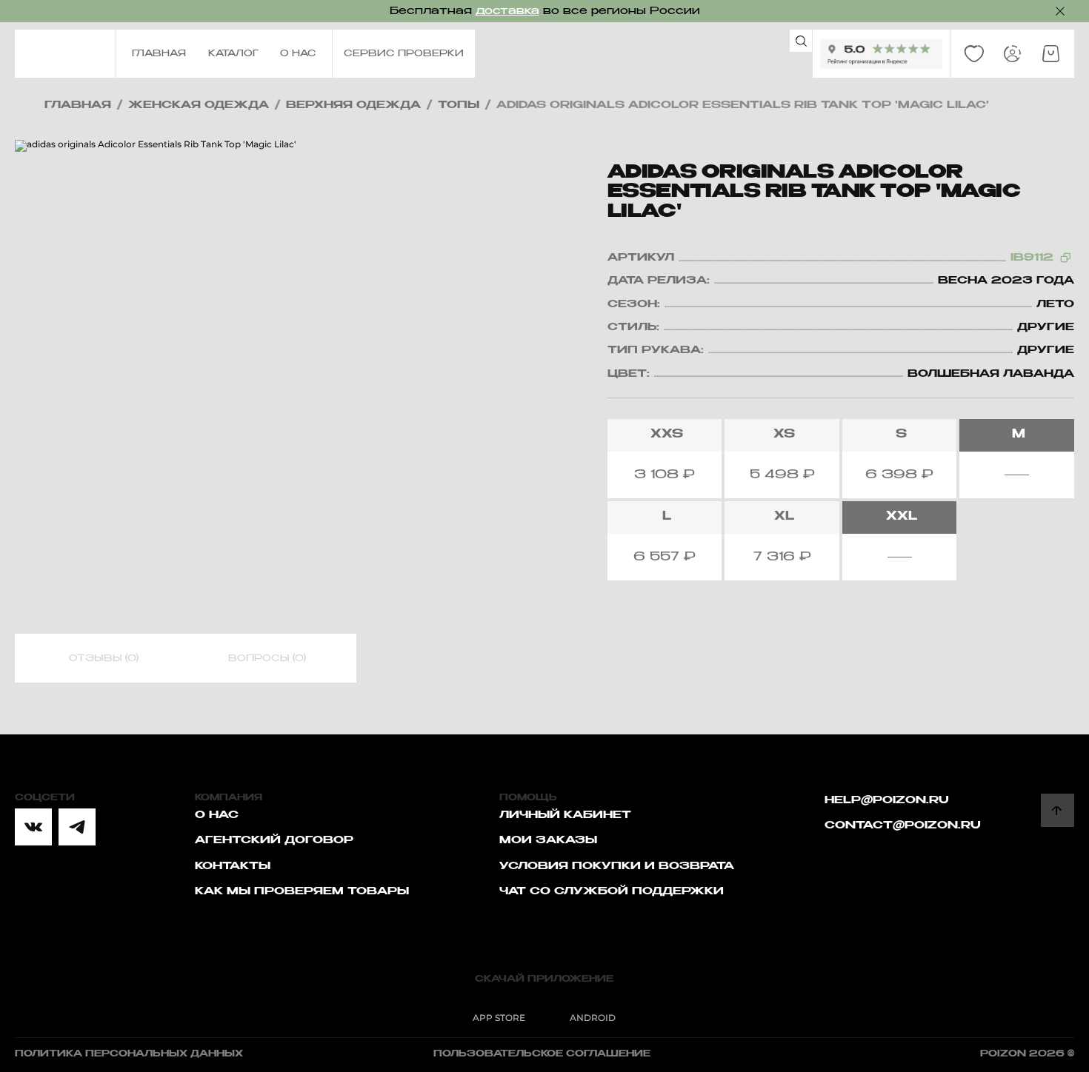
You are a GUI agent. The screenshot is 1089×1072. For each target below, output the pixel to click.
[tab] (103, 659)
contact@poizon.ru (903, 825)
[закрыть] (1060, 11)
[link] (974, 54)
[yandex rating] (881, 54)
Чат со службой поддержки (611, 891)
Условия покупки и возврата (616, 866)
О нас (217, 815)
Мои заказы (548, 840)
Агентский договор (274, 840)
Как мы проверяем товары (302, 891)
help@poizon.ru (887, 800)
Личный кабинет (565, 815)
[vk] (33, 826)
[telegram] (77, 826)
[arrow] (1057, 810)
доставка (507, 11)
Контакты (232, 866)
